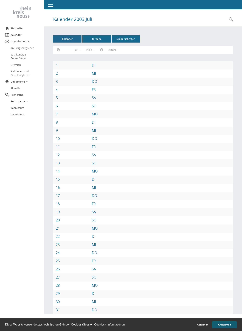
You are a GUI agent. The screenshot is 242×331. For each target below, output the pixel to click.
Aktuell (112, 50)
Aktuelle (15, 88)
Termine (97, 39)
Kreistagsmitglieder (22, 48)
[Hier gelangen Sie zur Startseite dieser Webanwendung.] (22, 12)
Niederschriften (125, 39)
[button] (22, 41)
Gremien (16, 64)
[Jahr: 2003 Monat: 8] (101, 50)
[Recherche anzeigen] (230, 20)
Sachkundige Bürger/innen (19, 56)
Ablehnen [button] (203, 324)
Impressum (17, 108)
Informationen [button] (116, 324)
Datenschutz (18, 114)
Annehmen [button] (224, 324)
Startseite (16, 28)
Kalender (16, 35)
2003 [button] (89, 50)
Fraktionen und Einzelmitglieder (20, 73)
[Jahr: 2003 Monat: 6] (58, 50)
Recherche (17, 94)
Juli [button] (76, 50)
